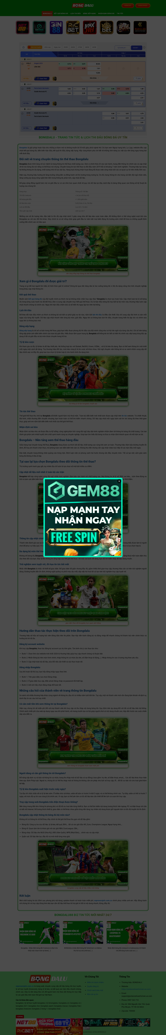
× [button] (119, 481)
